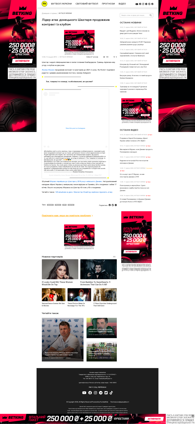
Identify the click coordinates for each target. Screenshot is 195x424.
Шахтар (71, 204)
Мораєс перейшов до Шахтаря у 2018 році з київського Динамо (76, 181)
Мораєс (58, 204)
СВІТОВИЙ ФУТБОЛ (87, 4)
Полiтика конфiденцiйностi (119, 402)
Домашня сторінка (49, 13)
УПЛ (64, 204)
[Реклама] (97, 419)
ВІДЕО (122, 4)
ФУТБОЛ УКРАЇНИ (61, 4)
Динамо (50, 204)
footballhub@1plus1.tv (105, 378)
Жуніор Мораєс (48, 70)
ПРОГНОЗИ (108, 4)
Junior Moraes (65, 175)
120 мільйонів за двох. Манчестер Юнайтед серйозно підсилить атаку (83, 192)
